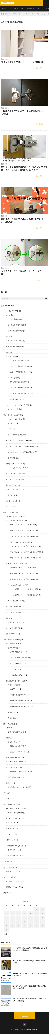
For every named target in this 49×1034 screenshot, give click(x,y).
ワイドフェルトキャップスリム (18, 542)
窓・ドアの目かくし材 (13, 818)
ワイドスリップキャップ (16, 612)
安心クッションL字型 (17, 746)
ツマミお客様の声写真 (15, 325)
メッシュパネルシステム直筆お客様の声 (21, 452)
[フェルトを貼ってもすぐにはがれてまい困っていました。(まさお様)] (6, 1002)
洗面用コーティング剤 (13, 887)
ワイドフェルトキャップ (16, 521)
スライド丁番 (12, 356)
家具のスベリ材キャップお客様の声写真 (23, 573)
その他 (5, 793)
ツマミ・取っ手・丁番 (16, 8)
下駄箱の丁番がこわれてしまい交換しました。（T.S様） (23, 112)
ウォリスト (9, 507)
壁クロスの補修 (13, 648)
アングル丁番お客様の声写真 (20, 388)
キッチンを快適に (9, 867)
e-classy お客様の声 (30, 1029)
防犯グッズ (9, 783)
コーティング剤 (8, 877)
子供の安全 (9, 738)
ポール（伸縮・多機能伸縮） (17, 435)
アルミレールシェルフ (15, 473)
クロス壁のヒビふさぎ (17, 675)
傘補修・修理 (12, 685)
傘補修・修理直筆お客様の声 (20, 706)
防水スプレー (12, 712)
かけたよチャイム (14, 850)
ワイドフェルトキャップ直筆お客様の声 (23, 536)
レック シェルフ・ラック (16, 479)
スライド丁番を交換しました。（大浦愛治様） (23, 62)
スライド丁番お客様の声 (18, 360)
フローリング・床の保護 (14, 516)
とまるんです (7, 861)
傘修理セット (14, 689)
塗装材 (8, 618)
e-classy (3, 8)
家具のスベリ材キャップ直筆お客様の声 (23, 579)
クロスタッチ (14, 669)
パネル (10, 429)
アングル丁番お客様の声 (18, 382)
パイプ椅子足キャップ (15, 601)
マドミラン (11, 828)
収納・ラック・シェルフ (34, 8)
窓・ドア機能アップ (10, 804)
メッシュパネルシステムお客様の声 (20, 440)
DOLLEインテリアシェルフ (17, 468)
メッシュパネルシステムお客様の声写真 (21, 446)
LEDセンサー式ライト (13, 628)
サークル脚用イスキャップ (17, 585)
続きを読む (39, 68)
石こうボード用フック (15, 489)
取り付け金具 (12, 458)
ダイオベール (12, 822)
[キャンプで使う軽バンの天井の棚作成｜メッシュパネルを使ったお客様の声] (6, 952)
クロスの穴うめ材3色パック (19, 658)
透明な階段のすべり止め (16, 777)
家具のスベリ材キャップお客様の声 (22, 568)
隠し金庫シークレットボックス (18, 787)
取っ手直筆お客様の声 (15, 346)
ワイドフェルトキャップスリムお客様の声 (24, 546)
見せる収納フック (12, 485)
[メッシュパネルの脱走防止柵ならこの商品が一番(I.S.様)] (6, 965)
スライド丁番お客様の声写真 (20, 366)
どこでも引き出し (12, 501)
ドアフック (11, 495)
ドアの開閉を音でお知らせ (14, 846)
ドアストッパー (11, 840)
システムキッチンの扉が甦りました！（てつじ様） (23, 272)
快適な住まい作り (9, 512)
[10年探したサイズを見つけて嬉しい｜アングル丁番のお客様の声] (6, 977)
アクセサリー (12, 423)
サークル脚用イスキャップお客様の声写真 (24, 589)
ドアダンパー (10, 834)
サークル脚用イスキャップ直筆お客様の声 (24, 595)
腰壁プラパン (7, 893)
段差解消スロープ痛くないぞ (20, 771)
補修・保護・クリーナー (11, 640)
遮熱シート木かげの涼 (15, 813)
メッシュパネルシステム (14, 419)
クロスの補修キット (17, 663)
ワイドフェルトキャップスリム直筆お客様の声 (25, 558)
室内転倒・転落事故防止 (14, 757)
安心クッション (13, 742)
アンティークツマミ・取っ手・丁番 (17, 405)
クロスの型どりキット (17, 652)
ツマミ (8, 315)
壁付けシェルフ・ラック (14, 464)
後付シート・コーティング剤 (15, 808)
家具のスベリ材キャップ (16, 563)
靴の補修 (11, 718)
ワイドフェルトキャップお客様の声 (22, 525)
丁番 (7, 352)
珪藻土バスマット (12, 634)
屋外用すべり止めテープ (16, 761)
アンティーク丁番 (14, 409)
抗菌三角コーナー (12, 871)
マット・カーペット (14, 606)
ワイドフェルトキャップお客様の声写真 (23, 530)
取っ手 (8, 336)
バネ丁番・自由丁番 (14, 399)
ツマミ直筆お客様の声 (15, 331)
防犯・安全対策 (8, 724)
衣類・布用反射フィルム (16, 732)
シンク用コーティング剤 (14, 881)
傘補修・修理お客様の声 (18, 695)
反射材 (8, 728)
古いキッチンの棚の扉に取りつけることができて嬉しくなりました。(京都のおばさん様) (24, 168)
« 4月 (5, 934)
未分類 (5, 799)
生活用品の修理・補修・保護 (15, 681)
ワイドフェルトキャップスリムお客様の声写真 (25, 552)
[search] (46, 298)
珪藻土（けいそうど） (15, 622)
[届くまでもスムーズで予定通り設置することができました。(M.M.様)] (6, 990)
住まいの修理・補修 (12, 644)
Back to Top (24, 1016)
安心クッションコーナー (18, 752)
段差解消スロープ (14, 767)
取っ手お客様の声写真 (15, 341)
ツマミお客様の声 (14, 319)
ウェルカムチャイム (14, 856)
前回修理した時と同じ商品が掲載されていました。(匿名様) (23, 220)
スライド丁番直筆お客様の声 (20, 372)
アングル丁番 (12, 378)
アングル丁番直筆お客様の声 (20, 393)
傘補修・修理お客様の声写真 (20, 701)
